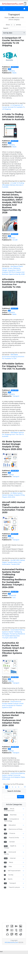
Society (10, 875)
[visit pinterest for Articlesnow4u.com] (7, 930)
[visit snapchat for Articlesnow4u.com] (7, 934)
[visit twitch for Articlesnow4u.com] (12, 934)
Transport (15, 396)
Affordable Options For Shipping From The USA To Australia (13, 434)
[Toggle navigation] (3, 8)
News (11, 862)
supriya (11, 474)
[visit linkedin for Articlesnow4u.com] (21, 926)
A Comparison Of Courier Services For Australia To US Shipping (13, 107)
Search (20, 796)
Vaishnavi (11, 238)
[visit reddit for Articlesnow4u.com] (21, 934)
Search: (5, 28)
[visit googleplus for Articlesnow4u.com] (16, 926)
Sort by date (7, 33)
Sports (10, 879)
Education (12, 825)
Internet (13, 858)
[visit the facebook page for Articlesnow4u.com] (12, 926)
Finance (12, 833)
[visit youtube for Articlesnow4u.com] (12, 930)
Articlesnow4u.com (11, 942)
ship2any (11, 71)
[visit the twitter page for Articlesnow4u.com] (7, 926)
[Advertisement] (14, 906)
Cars (14, 597)
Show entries (13, 25)
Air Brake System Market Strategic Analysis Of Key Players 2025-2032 (13, 495)
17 (25, 787)
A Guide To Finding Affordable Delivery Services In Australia (13, 185)
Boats (14, 73)
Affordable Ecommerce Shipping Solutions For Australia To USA (13, 356)
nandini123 (12, 595)
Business (13, 815)
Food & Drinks (14, 837)
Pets (10, 866)
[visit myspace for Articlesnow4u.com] (16, 934)
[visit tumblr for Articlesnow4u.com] (16, 930)
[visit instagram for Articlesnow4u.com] (21, 930)
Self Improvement (14, 871)
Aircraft (15, 240)
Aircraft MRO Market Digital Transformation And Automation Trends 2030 (13, 562)
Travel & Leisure (14, 887)
